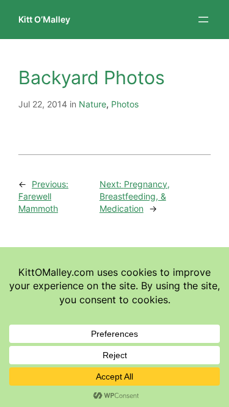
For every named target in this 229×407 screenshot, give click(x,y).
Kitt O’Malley (44, 19)
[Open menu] (203, 19)
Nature (92, 104)
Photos (125, 104)
